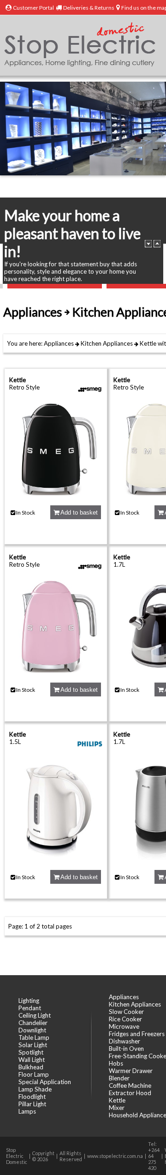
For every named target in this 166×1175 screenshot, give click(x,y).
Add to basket (78, 512)
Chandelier (32, 1022)
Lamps (27, 1111)
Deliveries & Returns (88, 7)
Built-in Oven (126, 1048)
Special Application (44, 1081)
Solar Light (32, 1045)
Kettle (148, 343)
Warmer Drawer (131, 1070)
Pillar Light (32, 1104)
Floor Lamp (33, 1074)
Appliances (59, 343)
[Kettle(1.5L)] (56, 857)
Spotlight (30, 1052)
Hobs (116, 1063)
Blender (119, 1078)
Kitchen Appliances (107, 343)
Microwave (124, 1026)
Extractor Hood (130, 1093)
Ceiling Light (34, 1015)
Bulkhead (30, 1067)
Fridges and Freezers (137, 1033)
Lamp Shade (35, 1089)
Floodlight (32, 1096)
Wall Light (31, 1059)
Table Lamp (33, 1037)
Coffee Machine (130, 1085)
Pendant (29, 1008)
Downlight (32, 1030)
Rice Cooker (125, 1019)
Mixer (117, 1107)
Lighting (28, 1000)
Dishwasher (124, 1041)
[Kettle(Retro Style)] (56, 493)
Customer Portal (33, 7)
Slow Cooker (126, 1011)
